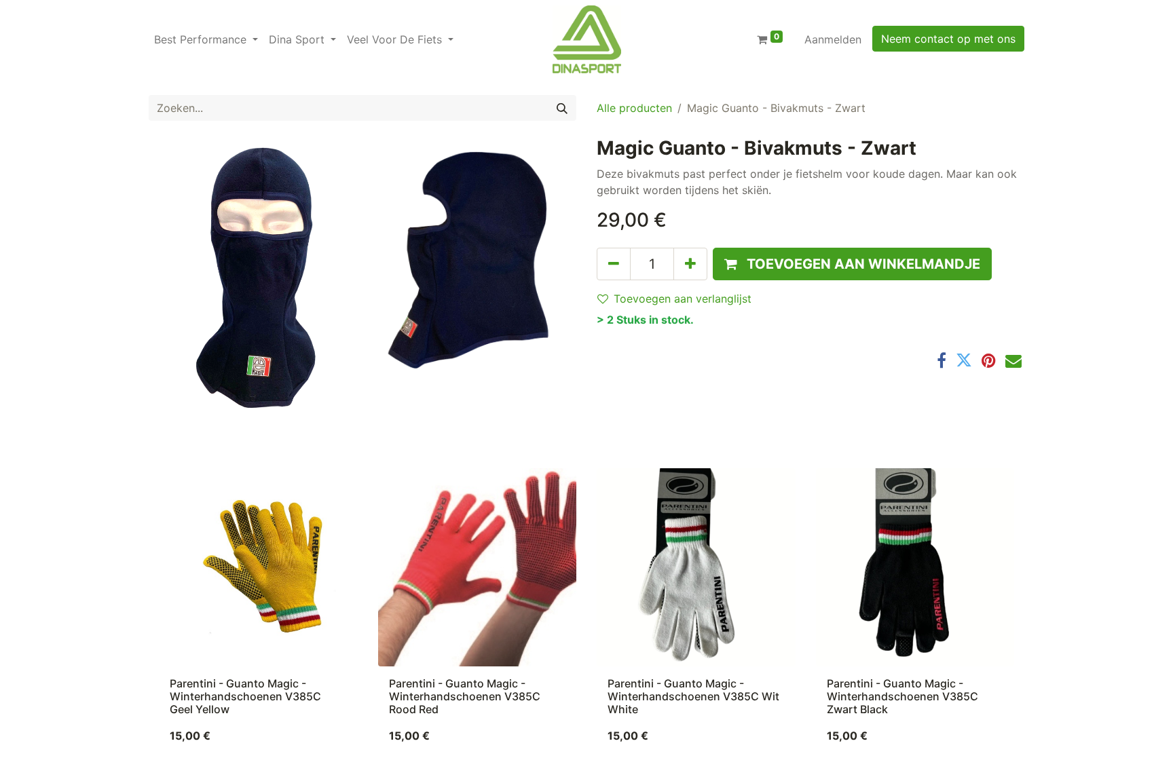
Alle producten (634, 108)
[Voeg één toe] (690, 264)
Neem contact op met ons (948, 38)
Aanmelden (832, 39)
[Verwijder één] (614, 264)
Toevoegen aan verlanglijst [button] (682, 298)
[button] (852, 264)
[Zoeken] (562, 108)
